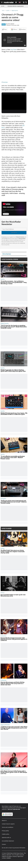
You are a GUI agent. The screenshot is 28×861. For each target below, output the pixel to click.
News (3, 24)
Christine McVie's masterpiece (16, 6)
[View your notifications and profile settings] (16, 2)
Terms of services (20, 237)
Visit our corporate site (14, 809)
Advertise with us (6, 837)
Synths (7, 10)
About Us (4, 820)
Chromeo (5, 82)
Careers (4, 844)
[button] (2, 2)
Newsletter (23, 29)
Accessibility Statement (8, 841)
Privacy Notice (22, 238)
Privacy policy (5, 830)
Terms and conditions (7, 827)
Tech (3, 10)
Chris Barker (11, 24)
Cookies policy (5, 834)
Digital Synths (15, 10)
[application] (14, 101)
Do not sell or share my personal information (13, 847)
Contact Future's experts (8, 824)
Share (5, 29)
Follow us (15, 29)
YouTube (13, 49)
